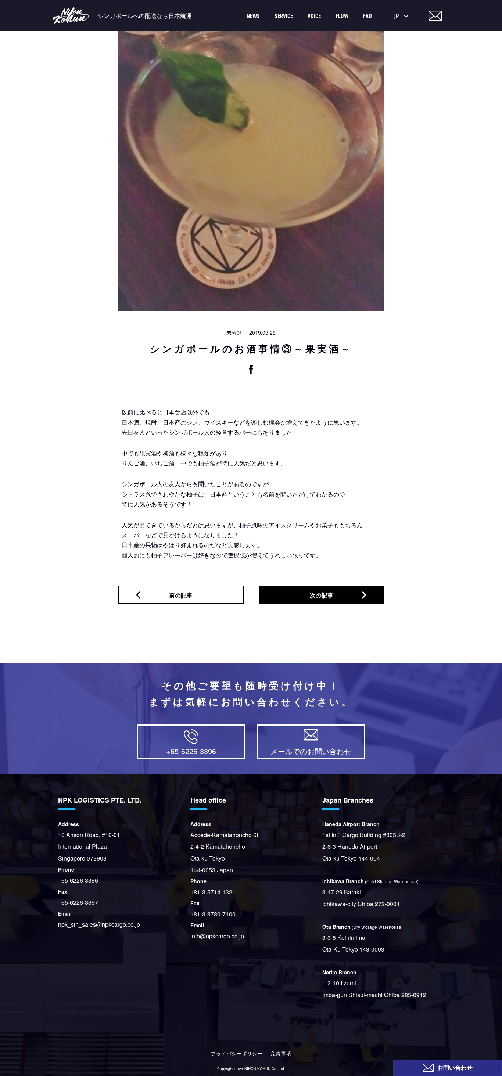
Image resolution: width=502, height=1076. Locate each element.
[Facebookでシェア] (251, 369)
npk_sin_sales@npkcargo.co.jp (99, 924)
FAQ (367, 15)
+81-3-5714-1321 (213, 892)
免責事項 (280, 1053)
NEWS (253, 15)
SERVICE (284, 15)
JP (396, 15)
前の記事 (181, 595)
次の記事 (321, 595)
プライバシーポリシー (236, 1053)
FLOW (342, 15)
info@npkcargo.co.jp (217, 936)
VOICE (314, 15)
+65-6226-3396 (78, 880)
